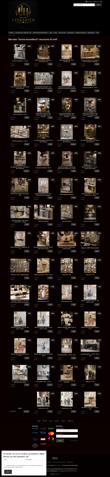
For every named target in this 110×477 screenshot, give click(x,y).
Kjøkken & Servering (81, 32)
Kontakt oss (70, 421)
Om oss (51, 421)
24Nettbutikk (57, 474)
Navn (5, 459)
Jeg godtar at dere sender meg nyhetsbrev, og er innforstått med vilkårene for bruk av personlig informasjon (23, 466)
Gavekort (57, 421)
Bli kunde (45, 421)
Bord (55, 32)
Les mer (60, 471)
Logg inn (63, 421)
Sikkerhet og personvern (59, 462)
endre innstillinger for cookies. (70, 471)
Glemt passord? (74, 440)
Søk (98, 5)
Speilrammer (91, 32)
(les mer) (20, 467)
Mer (97, 32)
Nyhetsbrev (70, 462)
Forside (11, 32)
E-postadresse (59, 428)
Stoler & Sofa (62, 32)
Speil (51, 32)
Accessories (71, 32)
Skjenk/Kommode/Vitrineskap (40, 32)
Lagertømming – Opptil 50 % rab (23, 32)
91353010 (58, 465)
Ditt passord (59, 434)
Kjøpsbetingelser (46, 462)
